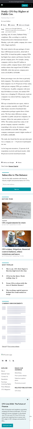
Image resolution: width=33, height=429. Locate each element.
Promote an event (20, 383)
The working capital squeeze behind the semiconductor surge (17, 292)
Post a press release (13, 346)
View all (4, 346)
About (3, 371)
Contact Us (4, 376)
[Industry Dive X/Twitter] (10, 361)
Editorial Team (5, 374)
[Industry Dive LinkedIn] (2, 361)
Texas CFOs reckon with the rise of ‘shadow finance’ (16, 284)
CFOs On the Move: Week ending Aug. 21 (15, 277)
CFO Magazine (5, 389)
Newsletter (4, 379)
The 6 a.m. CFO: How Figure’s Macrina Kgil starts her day (17, 270)
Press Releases (5, 387)
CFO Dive (18, 391)
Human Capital (13, 166)
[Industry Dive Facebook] (6, 361)
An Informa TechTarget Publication (16, 1)
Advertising (18, 373)
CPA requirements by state (14, 222)
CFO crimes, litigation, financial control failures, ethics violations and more (16, 251)
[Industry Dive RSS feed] (13, 361)
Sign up (25, 5)
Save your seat (7, 425)
